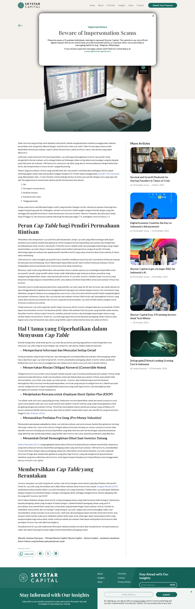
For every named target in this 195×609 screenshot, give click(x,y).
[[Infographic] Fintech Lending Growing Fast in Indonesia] (153, 332)
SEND (172, 585)
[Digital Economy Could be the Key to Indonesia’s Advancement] (153, 194)
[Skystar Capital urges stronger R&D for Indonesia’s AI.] (153, 240)
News (100, 582)
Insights (101, 578)
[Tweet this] (48, 553)
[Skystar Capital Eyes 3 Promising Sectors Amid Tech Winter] (153, 286)
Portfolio (122, 573)
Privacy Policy (124, 582)
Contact (121, 578)
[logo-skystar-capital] (29, 5)
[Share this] (40, 553)
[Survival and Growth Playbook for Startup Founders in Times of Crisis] (153, 149)
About (100, 573)
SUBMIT (166, 595)
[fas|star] (20, 26)
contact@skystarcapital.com (97, 51)
